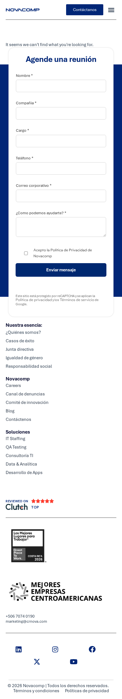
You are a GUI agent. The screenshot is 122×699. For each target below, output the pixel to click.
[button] (111, 10)
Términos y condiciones (36, 691)
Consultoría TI (19, 455)
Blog (10, 411)
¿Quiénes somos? (23, 332)
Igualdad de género (24, 358)
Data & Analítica (21, 464)
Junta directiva (20, 349)
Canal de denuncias (25, 394)
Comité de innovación (27, 402)
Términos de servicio (76, 300)
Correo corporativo (34, 185)
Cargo (22, 130)
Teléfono (24, 158)
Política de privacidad (34, 300)
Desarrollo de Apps (24, 472)
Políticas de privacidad (87, 691)
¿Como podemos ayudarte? (41, 213)
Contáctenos (18, 419)
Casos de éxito (20, 341)
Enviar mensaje (61, 270)
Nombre (24, 75)
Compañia (26, 103)
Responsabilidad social (29, 366)
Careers (13, 385)
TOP (35, 507)
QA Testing (16, 447)
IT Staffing (15, 439)
